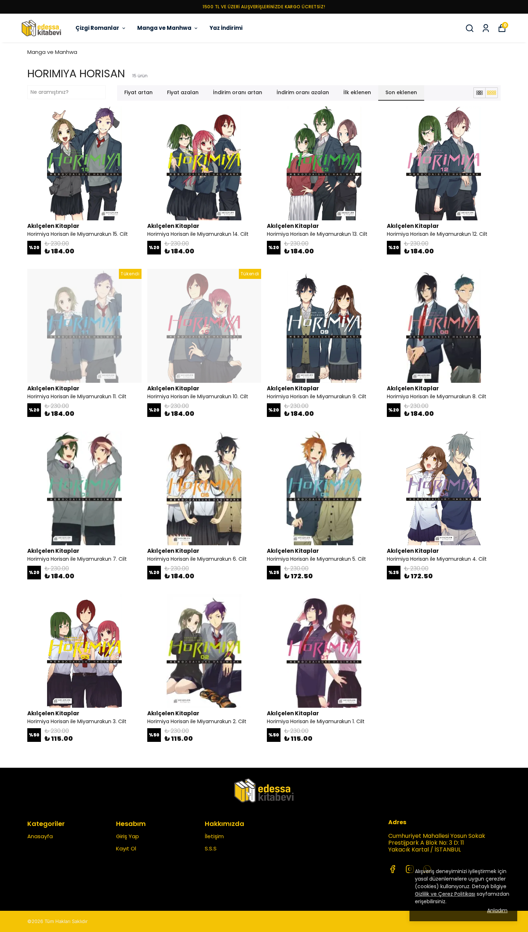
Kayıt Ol (126, 848)
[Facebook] (392, 869)
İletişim (214, 836)
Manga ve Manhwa (164, 28)
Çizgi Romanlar (97, 28)
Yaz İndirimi (225, 28)
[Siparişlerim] (485, 28)
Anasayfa (40, 836)
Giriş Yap (127, 836)
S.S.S (211, 848)
